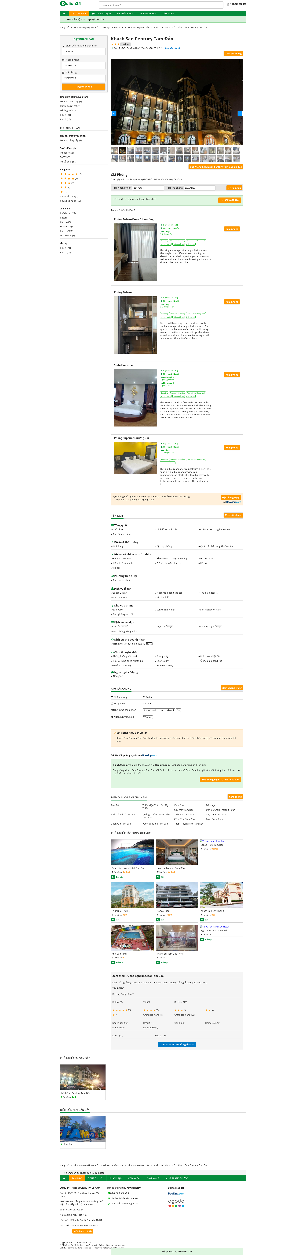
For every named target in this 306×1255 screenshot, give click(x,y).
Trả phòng (71, 72)
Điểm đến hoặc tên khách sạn (81, 45)
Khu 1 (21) (65, 114)
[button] (111, 111)
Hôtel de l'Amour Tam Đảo (171, 868)
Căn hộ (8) (65, 222)
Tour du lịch (103, 13)
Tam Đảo (80, 13)
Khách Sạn (127, 13)
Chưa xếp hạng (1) (69, 196)
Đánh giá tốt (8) (68, 110)
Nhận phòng (72, 59)
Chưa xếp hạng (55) (70, 200)
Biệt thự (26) (66, 231)
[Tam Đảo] (83, 1140)
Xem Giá (236, 187)
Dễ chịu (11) (180, 1002)
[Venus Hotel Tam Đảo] (212, 841)
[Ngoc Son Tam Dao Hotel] (214, 926)
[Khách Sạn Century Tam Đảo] (83, 1089)
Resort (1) (65, 217)
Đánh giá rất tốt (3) (70, 105)
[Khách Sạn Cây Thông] (221, 907)
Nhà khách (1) (67, 235)
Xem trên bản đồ (172, 48)
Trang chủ (64, 27)
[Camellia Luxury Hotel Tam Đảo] (132, 864)
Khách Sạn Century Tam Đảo (75, 1093)
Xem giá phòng (233, 53)
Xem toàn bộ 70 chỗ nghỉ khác (177, 1044)
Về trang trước (178, 1178)
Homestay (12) (67, 226)
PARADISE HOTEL (121, 910)
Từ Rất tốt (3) (67, 152)
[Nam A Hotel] (177, 907)
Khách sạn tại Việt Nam (85, 27)
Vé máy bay (149, 13)
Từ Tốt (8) (65, 157)
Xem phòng (235, 796)
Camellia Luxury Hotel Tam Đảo (128, 868)
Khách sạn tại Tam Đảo (138, 27)
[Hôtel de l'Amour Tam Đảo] (177, 864)
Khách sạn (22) (68, 213)
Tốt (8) (146, 1002)
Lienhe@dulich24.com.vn (124, 1198)
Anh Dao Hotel (119, 953)
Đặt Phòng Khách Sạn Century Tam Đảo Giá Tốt (216, 166)
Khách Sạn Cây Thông (212, 910)
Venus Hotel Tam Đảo (212, 844)
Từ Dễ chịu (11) (68, 161)
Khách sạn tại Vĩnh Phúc (112, 27)
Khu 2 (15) (65, 119)
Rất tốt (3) (117, 1002)
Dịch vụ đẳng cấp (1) (71, 101)
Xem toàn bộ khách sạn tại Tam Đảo (85, 19)
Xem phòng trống (232, 687)
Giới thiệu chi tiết (82, 1231)
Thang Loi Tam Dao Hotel (170, 953)
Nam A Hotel (163, 910)
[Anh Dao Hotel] (132, 949)
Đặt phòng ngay (231, 497)
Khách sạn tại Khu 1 (163, 27)
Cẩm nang (168, 13)
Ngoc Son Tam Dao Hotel (214, 930)
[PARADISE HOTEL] (132, 907)
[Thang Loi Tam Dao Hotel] (177, 949)
